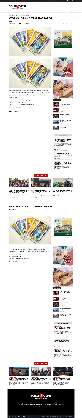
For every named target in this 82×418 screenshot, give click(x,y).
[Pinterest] (69, 24)
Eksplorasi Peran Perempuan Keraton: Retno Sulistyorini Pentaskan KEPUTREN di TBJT (62, 152)
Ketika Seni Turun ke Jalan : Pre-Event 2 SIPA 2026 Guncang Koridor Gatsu (63, 163)
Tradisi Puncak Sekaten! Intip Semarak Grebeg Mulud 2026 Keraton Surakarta (62, 140)
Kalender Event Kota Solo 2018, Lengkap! (65, 127)
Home (10, 15)
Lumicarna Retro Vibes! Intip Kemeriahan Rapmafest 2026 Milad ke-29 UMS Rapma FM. (41, 191)
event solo (15, 111)
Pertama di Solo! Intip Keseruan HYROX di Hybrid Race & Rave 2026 (62, 191)
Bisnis (13, 15)
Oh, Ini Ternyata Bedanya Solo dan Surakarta (65, 121)
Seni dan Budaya (57, 138)
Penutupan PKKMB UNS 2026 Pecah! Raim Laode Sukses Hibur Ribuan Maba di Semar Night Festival (19, 191)
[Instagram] (69, 1)
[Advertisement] (50, 6)
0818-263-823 (47, 407)
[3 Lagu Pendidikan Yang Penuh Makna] (56, 110)
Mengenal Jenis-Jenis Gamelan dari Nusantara (65, 115)
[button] (71, 11)
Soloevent (26, 23)
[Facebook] (67, 1)
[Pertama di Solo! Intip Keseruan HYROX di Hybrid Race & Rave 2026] (63, 182)
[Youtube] (72, 1)
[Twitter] (66, 24)
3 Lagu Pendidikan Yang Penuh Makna (65, 109)
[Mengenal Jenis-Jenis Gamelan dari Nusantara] (56, 116)
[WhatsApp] (70, 1)
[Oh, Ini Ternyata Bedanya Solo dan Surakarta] (56, 122)
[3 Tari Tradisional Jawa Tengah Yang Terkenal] (56, 104)
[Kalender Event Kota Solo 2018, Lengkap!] (56, 128)
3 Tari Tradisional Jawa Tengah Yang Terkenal (65, 103)
